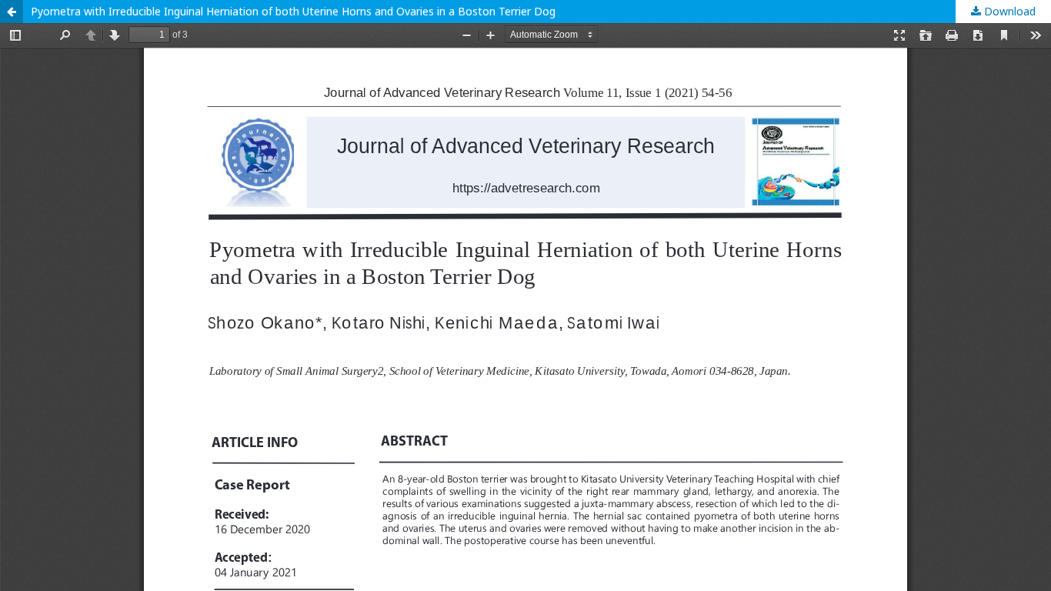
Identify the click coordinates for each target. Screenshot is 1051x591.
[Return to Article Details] (11, 11)
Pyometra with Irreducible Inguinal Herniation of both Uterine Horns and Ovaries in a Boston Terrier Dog (293, 11)
